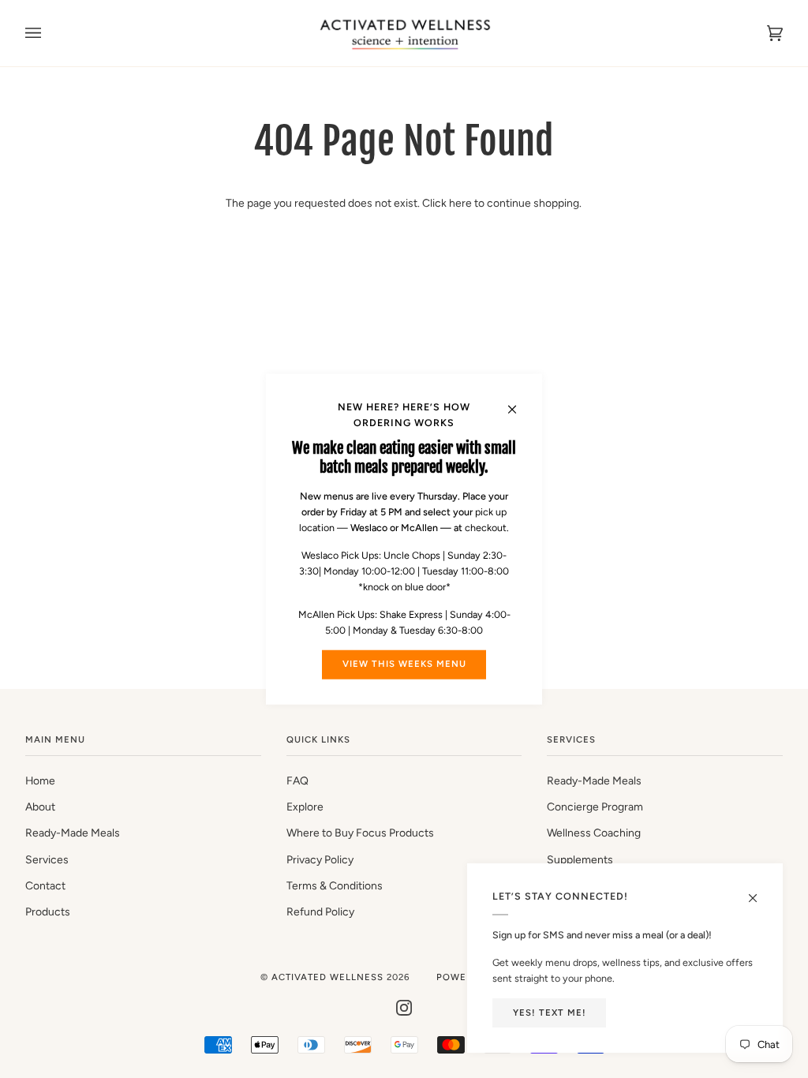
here (460, 203)
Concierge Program (595, 806)
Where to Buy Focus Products (360, 832)
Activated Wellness (329, 977)
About (40, 806)
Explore (305, 806)
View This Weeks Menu (404, 663)
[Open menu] (49, 33)
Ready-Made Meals (72, 832)
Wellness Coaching (594, 832)
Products (47, 911)
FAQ (297, 780)
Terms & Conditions (334, 885)
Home (40, 780)
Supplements (580, 859)
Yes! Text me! (549, 1012)
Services (47, 859)
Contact (45, 885)
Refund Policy (320, 911)
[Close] (519, 401)
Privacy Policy (320, 859)
